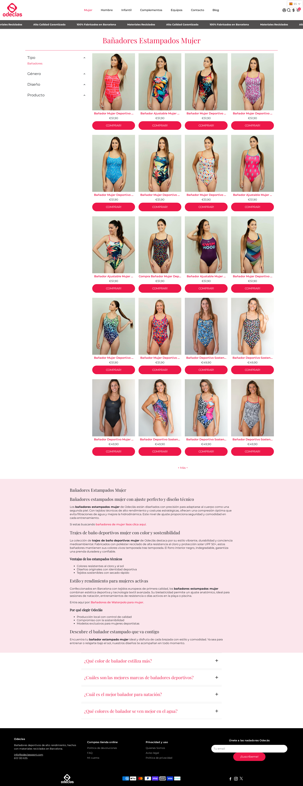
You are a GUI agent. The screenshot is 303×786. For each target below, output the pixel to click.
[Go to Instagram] (236, 779)
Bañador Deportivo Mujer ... (113, 439)
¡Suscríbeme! (249, 756)
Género (34, 73)
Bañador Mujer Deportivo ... (113, 113)
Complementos (151, 10)
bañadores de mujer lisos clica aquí (121, 524)
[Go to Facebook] (230, 779)
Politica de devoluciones (102, 748)
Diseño (33, 84)
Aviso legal (152, 752)
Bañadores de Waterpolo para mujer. (117, 602)
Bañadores (34, 63)
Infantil (126, 10)
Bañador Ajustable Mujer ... (159, 113)
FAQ (90, 752)
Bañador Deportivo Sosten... (206, 357)
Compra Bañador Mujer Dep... (160, 276)
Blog (216, 10)
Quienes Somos (155, 748)
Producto (36, 95)
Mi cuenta (93, 757)
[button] (295, 4)
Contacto (197, 10)
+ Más (182, 467)
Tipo (31, 57)
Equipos (176, 10)
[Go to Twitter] (241, 779)
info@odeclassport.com (28, 754)
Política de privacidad (159, 757)
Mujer (88, 10)
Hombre (107, 10)
